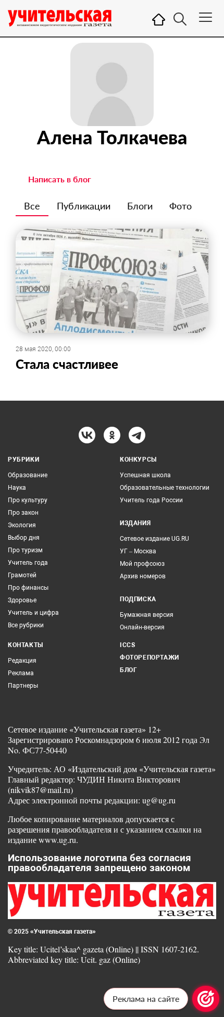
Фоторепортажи (149, 657)
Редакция (22, 660)
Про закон (23, 512)
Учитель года (28, 562)
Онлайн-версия (142, 627)
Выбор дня (24, 537)
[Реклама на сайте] (205, 999)
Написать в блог (59, 179)
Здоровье (22, 600)
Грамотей (22, 575)
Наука (17, 487)
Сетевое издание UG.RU (154, 538)
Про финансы (28, 587)
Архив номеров (143, 576)
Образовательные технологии (164, 487)
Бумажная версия (146, 614)
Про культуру (27, 500)
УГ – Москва (138, 551)
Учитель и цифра (33, 612)
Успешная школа (145, 475)
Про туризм (25, 550)
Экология (22, 525)
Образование (27, 475)
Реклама (21, 673)
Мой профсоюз (142, 563)
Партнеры (23, 685)
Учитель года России (151, 500)
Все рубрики (26, 625)
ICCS (127, 645)
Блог (128, 670)
